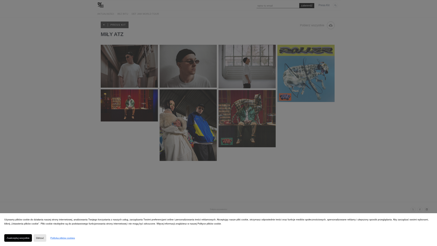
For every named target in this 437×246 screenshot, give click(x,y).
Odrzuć (40, 238)
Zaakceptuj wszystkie (18, 238)
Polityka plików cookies (62, 238)
